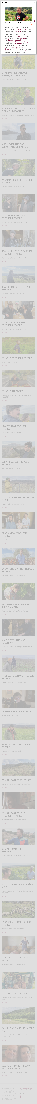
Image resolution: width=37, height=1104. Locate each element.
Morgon (27, 42)
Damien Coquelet (23, 29)
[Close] (34, 3)
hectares (22, 38)
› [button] (34, 20)
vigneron (18, 31)
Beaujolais (12, 40)
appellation (20, 40)
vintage (20, 36)
